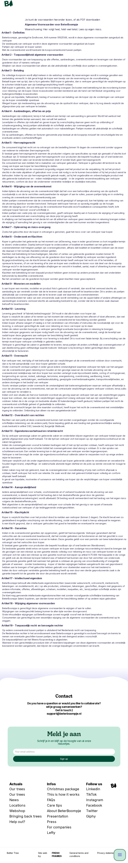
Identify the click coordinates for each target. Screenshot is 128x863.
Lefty (51, 833)
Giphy (91, 816)
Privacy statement (106, 853)
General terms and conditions (78, 854)
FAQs (51, 800)
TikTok (91, 794)
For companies (59, 827)
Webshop (17, 811)
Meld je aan (64, 734)
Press (51, 822)
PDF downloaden (90, 19)
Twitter (92, 811)
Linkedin (93, 789)
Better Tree (13, 853)
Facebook (94, 805)
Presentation (57, 816)
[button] (118, 5)
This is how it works (63, 794)
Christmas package (63, 789)
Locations (17, 805)
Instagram (94, 800)
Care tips (54, 805)
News (14, 800)
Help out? (17, 822)
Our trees (17, 789)
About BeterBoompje (64, 811)
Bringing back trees (25, 816)
